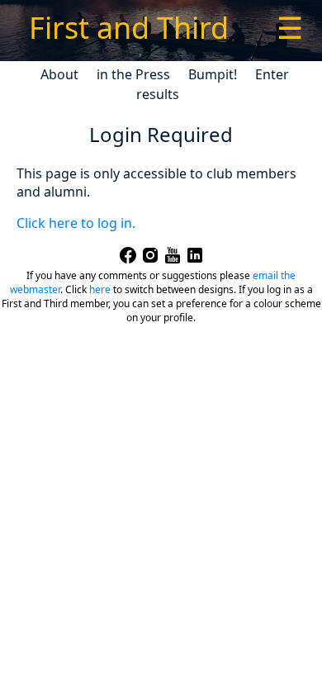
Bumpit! (212, 74)
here (100, 289)
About (59, 74)
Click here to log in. (76, 223)
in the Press (133, 74)
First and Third (129, 27)
